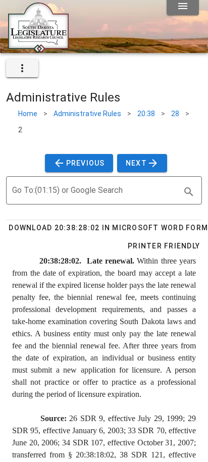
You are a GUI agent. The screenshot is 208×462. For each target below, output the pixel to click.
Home (27, 114)
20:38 (146, 114)
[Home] (38, 49)
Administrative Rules (87, 114)
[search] (189, 192)
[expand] (22, 68)
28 (175, 114)
